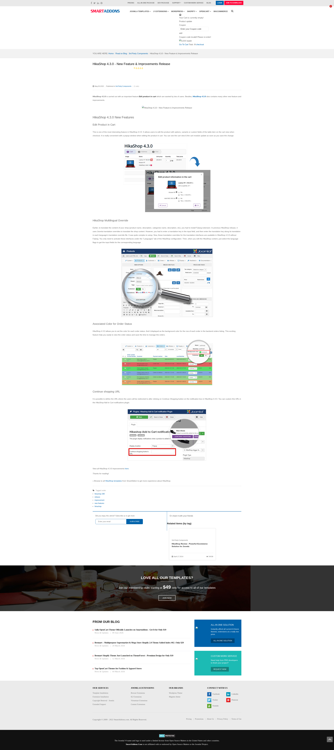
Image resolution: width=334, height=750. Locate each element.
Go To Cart (183, 44)
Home (111, 53)
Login (219, 3)
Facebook (216, 694)
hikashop (98, 506)
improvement (99, 500)
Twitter (215, 700)
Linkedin (234, 694)
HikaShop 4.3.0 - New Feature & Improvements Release (131, 64)
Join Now (167, 598)
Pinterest (234, 700)
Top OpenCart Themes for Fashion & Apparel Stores (118, 668)
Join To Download (234, 3)
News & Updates (101, 633)
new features (99, 503)
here (127, 469)
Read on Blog (121, 53)
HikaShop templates (113, 481)
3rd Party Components (138, 53)
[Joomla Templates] (105, 11)
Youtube (215, 706)
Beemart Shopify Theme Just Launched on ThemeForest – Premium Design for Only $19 (134, 655)
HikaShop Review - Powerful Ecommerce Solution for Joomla (190, 545)
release (97, 497)
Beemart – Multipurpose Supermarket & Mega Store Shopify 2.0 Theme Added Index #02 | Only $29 (139, 643)
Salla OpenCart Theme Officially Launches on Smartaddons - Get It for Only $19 (130, 630)
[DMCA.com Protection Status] (167, 736)
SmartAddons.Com (134, 744)
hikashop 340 (100, 494)
